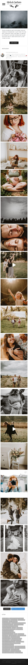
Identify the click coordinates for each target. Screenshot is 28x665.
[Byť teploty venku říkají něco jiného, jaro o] (14, 319)
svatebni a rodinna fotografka (8, 641)
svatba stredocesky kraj (17, 638)
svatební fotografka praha (8, 648)
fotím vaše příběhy (13, 621)
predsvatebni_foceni (6, 627)
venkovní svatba (6, 651)
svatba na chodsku (22, 635)
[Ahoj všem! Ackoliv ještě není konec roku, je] (14, 183)
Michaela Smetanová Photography (10, 626)
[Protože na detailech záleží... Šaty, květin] (14, 538)
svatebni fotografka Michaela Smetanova (11, 643)
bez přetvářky (5, 618)
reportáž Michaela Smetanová (8, 629)
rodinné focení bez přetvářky (8, 632)
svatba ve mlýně (6, 640)
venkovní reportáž (15, 649)
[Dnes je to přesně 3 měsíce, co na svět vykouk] (14, 155)
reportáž (14, 627)
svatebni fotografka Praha (8, 646)
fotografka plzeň (6, 620)
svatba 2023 (5, 635)
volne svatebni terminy (16, 651)
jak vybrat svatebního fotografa (18, 623)
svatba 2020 (21, 634)
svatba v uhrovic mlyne (16, 640)
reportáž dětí (19, 627)
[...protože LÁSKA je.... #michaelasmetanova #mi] (14, 237)
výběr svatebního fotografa (8, 652)
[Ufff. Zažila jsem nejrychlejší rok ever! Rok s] (14, 73)
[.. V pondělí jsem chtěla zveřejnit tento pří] (14, 429)
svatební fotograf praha (20, 648)
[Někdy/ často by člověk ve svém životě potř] (14, 292)
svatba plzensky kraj (15, 637)
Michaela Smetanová (18, 624)
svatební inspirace (6, 649)
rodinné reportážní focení (7, 634)
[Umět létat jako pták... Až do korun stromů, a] (14, 210)
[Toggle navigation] (3, 4)
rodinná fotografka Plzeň (7, 630)
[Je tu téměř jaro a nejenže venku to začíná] (14, 347)
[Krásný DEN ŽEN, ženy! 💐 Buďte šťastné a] (14, 456)
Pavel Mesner (8, 661)
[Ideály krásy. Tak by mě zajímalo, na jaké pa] (14, 593)
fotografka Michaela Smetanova (16, 618)
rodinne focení (19, 629)
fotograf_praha (21, 620)
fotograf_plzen (14, 620)
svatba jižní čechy (13, 635)
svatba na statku (6, 637)
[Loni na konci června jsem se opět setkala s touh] (14, 374)
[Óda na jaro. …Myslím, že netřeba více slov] (14, 101)
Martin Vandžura (18, 661)
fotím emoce (5, 621)
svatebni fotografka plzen (8, 644)
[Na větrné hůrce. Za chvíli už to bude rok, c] (14, 565)
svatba (15, 634)
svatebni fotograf (20, 641)
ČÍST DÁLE (14, 42)
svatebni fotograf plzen (20, 646)
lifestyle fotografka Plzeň (7, 624)
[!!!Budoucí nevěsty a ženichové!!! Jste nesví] (14, 265)
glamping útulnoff (6, 623)
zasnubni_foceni (18, 652)
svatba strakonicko (6, 638)
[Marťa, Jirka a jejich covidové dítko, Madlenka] (14, 401)
